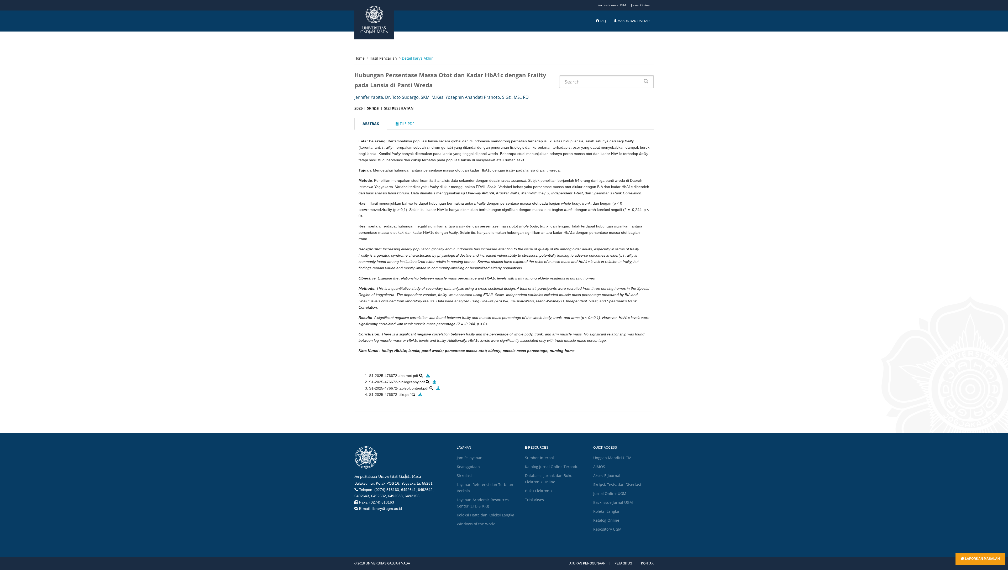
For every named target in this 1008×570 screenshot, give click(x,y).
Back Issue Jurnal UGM (613, 502)
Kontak (647, 563)
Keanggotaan (468, 466)
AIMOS (599, 466)
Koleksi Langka (606, 511)
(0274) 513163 (381, 502)
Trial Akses (534, 499)
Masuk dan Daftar (633, 21)
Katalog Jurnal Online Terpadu (552, 466)
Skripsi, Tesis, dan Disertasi (617, 484)
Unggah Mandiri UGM (612, 457)
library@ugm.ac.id (387, 508)
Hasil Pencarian (383, 58)
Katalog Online (606, 520)
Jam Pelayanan (469, 457)
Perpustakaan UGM (611, 5)
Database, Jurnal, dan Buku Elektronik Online (549, 478)
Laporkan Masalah (982, 559)
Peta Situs (623, 563)
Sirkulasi (464, 475)
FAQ (602, 21)
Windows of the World (476, 523)
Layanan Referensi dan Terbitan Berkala (485, 487)
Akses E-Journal (606, 475)
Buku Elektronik (538, 490)
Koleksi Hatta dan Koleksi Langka (485, 514)
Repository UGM (607, 529)
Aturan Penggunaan (587, 563)
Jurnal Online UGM (609, 493)
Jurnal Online (640, 5)
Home (359, 58)
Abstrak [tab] (371, 123)
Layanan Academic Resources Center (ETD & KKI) (483, 503)
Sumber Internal (539, 457)
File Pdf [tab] (406, 123)
